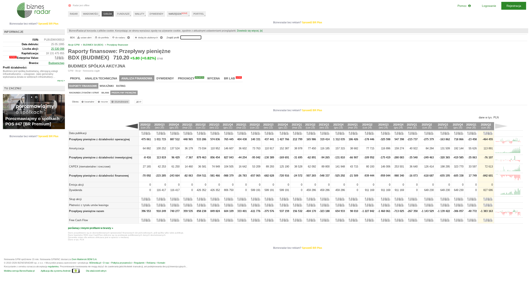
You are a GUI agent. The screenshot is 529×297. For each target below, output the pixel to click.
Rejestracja (513, 5)
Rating (120, 86)
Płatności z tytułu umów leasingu (88, 205)
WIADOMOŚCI (90, 14)
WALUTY (139, 14)
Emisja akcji (76, 184)
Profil (75, 78)
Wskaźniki (107, 86)
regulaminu (53, 266)
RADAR (74, 14)
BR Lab (232, 78)
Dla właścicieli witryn (96, 271)
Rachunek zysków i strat (84, 93)
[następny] (501, 126)
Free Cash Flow (78, 220)
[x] (261, 30)
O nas (106, 263)
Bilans (105, 93)
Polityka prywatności (121, 263)
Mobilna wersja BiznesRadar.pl (19, 271)
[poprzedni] (131, 126)
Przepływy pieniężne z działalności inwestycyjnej (100, 157)
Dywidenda (75, 190)
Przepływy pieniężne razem (86, 211)
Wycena (213, 78)
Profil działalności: (15, 67)
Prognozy (191, 78)
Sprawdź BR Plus (312, 22)
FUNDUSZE (123, 14)
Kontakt (161, 263)
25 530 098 (57, 48)
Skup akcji (75, 199)
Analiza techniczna (101, 78)
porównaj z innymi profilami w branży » (90, 228)
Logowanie (489, 5)
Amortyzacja (76, 148)
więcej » (61, 80)
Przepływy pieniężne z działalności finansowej (99, 175)
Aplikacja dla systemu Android (55, 271)
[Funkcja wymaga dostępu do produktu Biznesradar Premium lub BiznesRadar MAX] (146, 134)
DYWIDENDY (156, 14)
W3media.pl (95, 263)
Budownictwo (56, 63)
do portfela (103, 37)
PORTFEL (198, 14)
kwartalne (89, 101)
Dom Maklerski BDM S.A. (84, 259)
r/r (140, 101)
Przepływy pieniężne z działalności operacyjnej (99, 139)
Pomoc (463, 5)
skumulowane (121, 101)
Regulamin (139, 263)
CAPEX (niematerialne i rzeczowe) (89, 166)
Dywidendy (165, 78)
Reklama (151, 263)
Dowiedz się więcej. (248, 30)
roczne (104, 101)
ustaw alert (86, 37)
